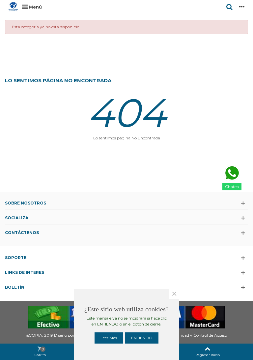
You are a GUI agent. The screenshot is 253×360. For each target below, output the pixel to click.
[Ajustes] (242, 6)
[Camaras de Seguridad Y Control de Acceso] (13, 7)
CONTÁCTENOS (22, 232)
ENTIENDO (142, 337)
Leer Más (108, 337)
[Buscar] (229, 6)
